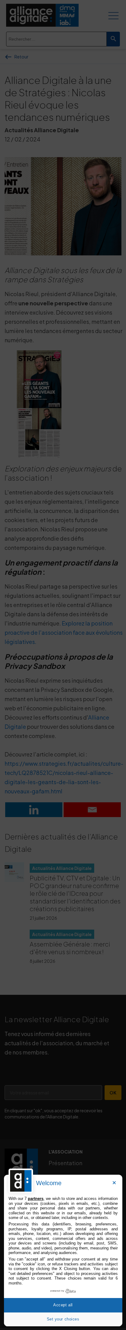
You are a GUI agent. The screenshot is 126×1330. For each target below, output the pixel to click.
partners (35, 1198)
